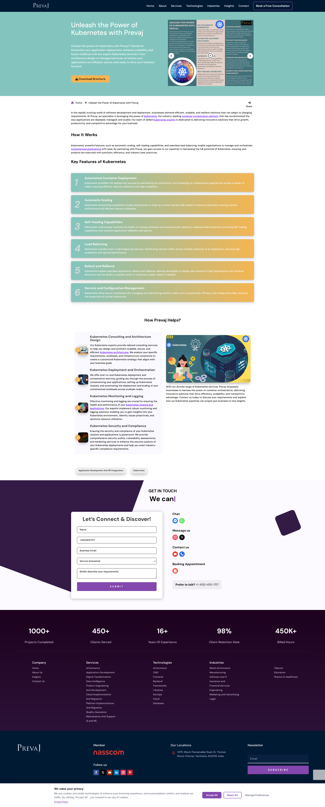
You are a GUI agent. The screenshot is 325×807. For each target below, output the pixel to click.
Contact (244, 6)
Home (150, 6)
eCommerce (93, 668)
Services (176, 6)
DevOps (157, 694)
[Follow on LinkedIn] (116, 772)
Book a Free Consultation (273, 6)
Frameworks (160, 685)
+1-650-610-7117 (197, 584)
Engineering (216, 690)
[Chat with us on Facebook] (175, 521)
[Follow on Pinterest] (130, 772)
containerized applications (86, 148)
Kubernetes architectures (114, 352)
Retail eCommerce (220, 668)
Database (158, 703)
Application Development (100, 672)
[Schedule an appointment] (175, 571)
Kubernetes (150, 116)
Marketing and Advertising (224, 694)
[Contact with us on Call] (182, 554)
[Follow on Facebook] (96, 772)
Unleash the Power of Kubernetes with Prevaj (113, 102)
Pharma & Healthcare (286, 676)
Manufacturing (218, 672)
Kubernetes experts (164, 119)
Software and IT (218, 676)
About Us (37, 672)
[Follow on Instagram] (123, 772)
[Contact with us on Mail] (175, 554)
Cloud (156, 698)
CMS (155, 672)
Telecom (278, 668)
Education (279, 672)
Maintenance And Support (100, 716)
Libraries (158, 690)
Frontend (158, 676)
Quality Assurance (96, 712)
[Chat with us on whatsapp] (182, 521)
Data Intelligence (95, 681)
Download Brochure (91, 79)
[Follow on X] (103, 772)
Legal (212, 698)
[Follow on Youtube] (109, 772)
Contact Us (38, 681)
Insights (229, 6)
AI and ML (91, 720)
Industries (213, 6)
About (162, 6)
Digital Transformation (98, 676)
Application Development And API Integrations (101, 470)
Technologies (194, 6)
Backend (157, 681)
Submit (117, 586)
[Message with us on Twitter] (182, 537)
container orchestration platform (200, 116)
